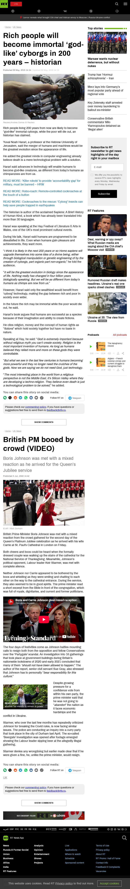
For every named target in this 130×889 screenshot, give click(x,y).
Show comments (43, 422)
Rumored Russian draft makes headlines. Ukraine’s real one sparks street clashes (107, 284)
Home (8, 27)
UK (5, 777)
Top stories (95, 28)
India (6, 867)
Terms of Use (102, 845)
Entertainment (41, 854)
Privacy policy (103, 850)
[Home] (4, 4)
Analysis (38, 845)
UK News (17, 27)
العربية (5, 829)
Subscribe (104, 193)
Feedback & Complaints (108, 867)
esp (12, 829)
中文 (34, 829)
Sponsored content (74, 863)
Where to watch (73, 854)
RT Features (96, 210)
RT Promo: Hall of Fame (108, 858)
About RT (100, 854)
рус (17, 829)
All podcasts (120, 335)
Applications (71, 850)
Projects (38, 863)
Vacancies (101, 871)
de (21, 829)
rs (30, 829)
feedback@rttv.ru (56, 410)
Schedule (69, 858)
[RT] (51, 829)
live (16, 4)
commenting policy (35, 407)
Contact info (102, 863)
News (6, 845)
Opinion (38, 850)
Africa (6, 863)
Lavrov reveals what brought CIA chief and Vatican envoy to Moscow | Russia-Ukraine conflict (66, 17)
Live (67, 845)
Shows (37, 858)
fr (26, 829)
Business (8, 858)
